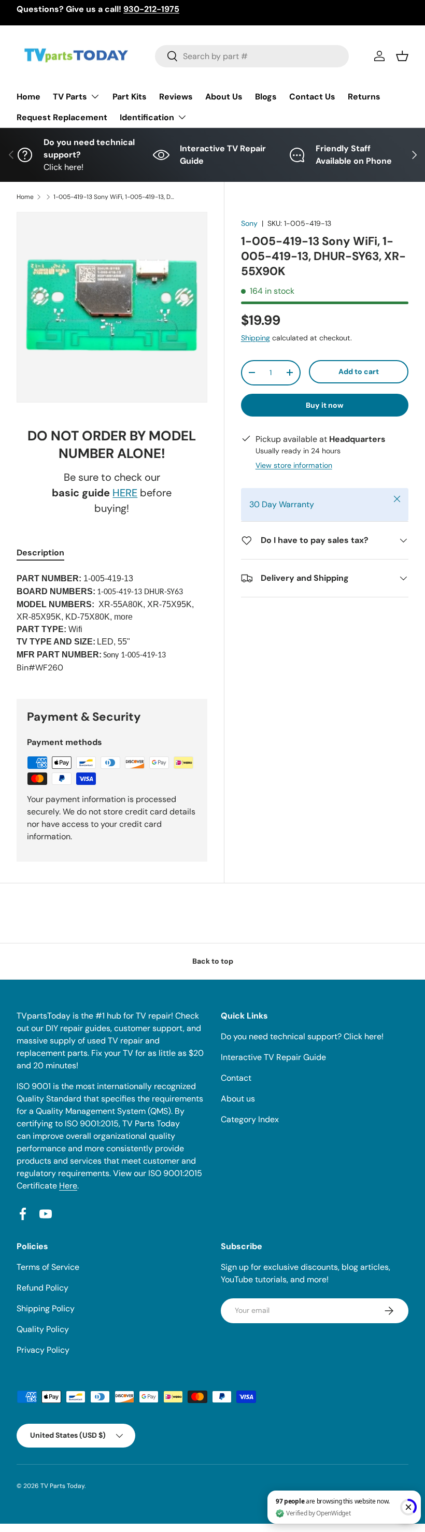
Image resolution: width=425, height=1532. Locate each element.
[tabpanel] (112, 623)
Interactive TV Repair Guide (273, 1057)
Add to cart (358, 371)
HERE (124, 492)
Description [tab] (40, 552)
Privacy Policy (43, 1349)
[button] (402, 56)
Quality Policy (43, 1329)
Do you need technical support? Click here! (302, 1036)
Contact (236, 1077)
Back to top (212, 961)
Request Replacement (62, 117)
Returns (364, 96)
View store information (294, 465)
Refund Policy (42, 1287)
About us (238, 1098)
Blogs (266, 96)
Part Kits (129, 96)
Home (28, 96)
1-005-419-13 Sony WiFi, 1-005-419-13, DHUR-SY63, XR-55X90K (115, 197)
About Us (224, 96)
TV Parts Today (62, 1486)
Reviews (176, 96)
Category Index (250, 1119)
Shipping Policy (46, 1308)
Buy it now (325, 405)
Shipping (255, 337)
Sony (249, 223)
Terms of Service (48, 1267)
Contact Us (312, 96)
